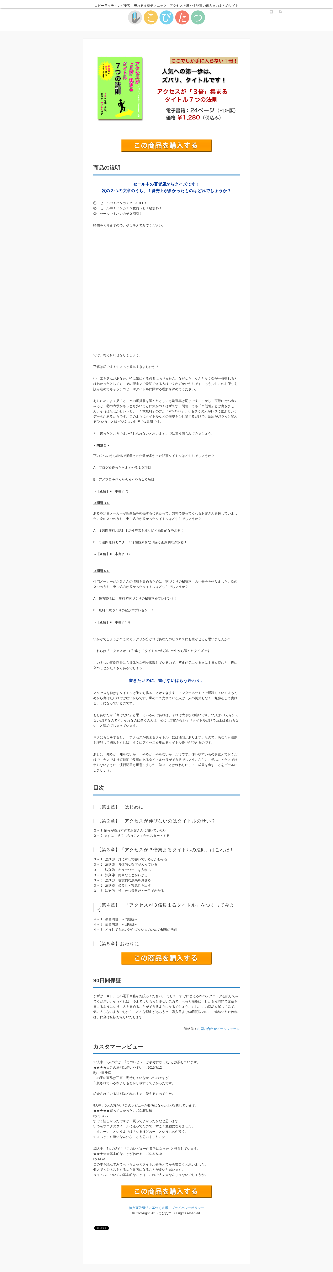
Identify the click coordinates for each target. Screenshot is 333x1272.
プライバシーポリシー (188, 1208)
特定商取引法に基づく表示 (148, 1208)
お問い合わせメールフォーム (218, 1029)
